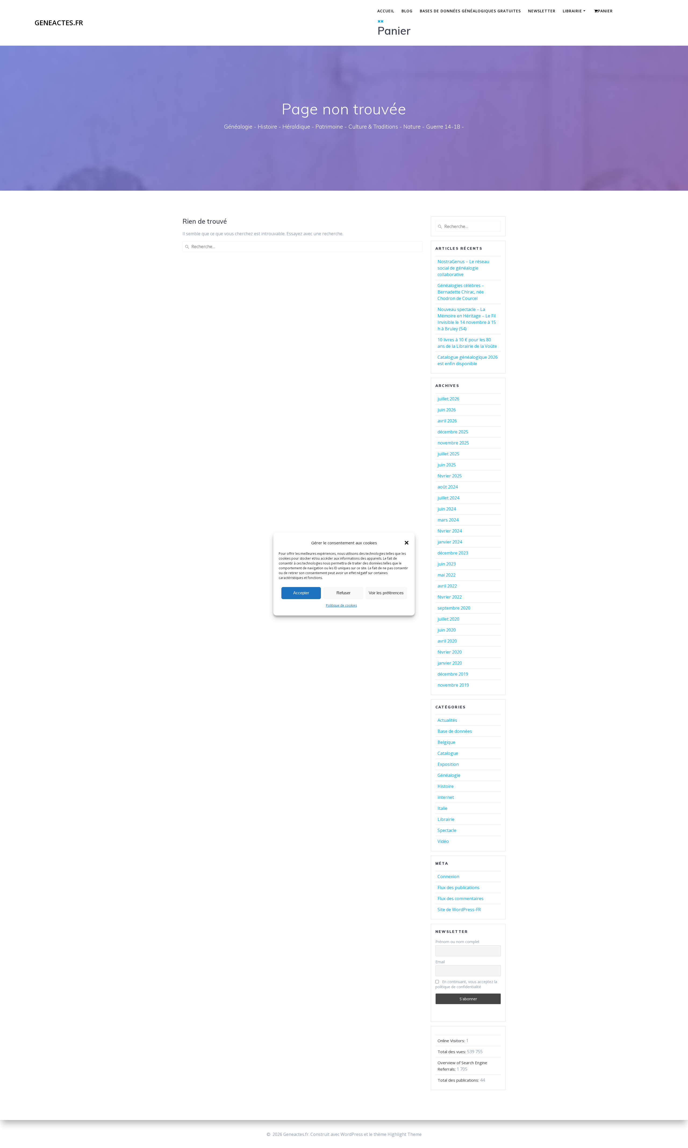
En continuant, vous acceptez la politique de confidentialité (466, 984)
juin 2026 (447, 410)
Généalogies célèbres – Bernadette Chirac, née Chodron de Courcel (461, 292)
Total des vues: (452, 1051)
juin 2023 (447, 564)
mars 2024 (448, 520)
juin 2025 (447, 465)
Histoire (446, 786)
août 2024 (448, 487)
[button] (406, 542)
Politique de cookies (341, 605)
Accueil (385, 10)
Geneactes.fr (58, 22)
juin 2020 (447, 630)
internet (446, 797)
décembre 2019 (453, 674)
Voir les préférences (386, 593)
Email (440, 961)
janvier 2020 (450, 663)
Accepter (301, 593)
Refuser (343, 593)
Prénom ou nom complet (457, 941)
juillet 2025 (448, 454)
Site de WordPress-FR (459, 909)
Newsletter (542, 10)
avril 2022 (447, 586)
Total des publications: (459, 1080)
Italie (442, 808)
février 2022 (450, 597)
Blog (407, 10)
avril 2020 (447, 641)
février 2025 (450, 476)
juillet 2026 (448, 399)
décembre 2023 (453, 553)
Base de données (455, 731)
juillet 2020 (448, 619)
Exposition (448, 764)
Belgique (446, 742)
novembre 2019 (453, 685)
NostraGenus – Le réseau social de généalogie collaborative (463, 268)
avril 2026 (447, 421)
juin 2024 (447, 509)
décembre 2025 (453, 432)
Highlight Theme (405, 1134)
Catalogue (448, 753)
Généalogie (449, 775)
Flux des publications (458, 887)
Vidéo (443, 841)
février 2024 (450, 531)
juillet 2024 (448, 498)
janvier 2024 (450, 542)
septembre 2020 (454, 608)
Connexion (448, 876)
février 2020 (450, 652)
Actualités (447, 720)
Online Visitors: (452, 1040)
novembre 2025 (453, 443)
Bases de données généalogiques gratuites (470, 10)
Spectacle (447, 830)
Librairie (572, 10)
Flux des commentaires (460, 898)
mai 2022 (447, 575)
